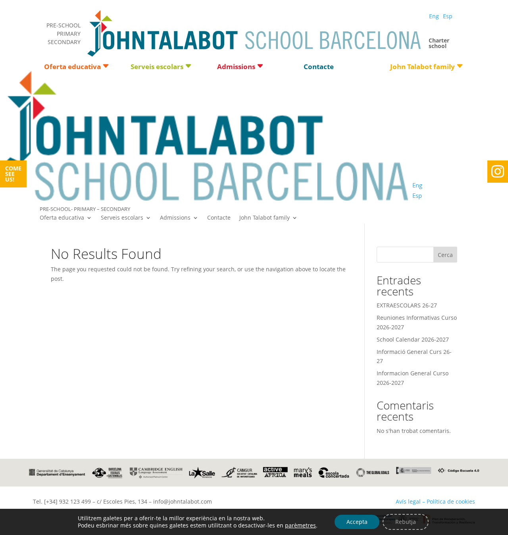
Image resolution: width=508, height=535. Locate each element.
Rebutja (405, 521)
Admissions (236, 67)
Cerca (445, 255)
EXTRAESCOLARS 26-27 (407, 305)
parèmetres (300, 525)
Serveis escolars (157, 67)
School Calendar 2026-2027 (413, 339)
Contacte (319, 67)
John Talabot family (422, 67)
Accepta (357, 521)
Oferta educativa (72, 67)
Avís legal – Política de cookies (435, 501)
